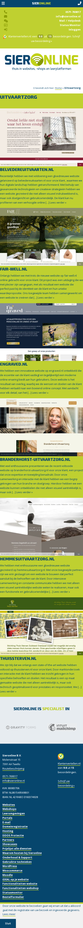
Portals (7, 818)
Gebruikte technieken (17, 862)
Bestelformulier (13, 897)
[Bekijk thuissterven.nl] (41, 626)
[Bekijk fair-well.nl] (41, 237)
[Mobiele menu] (3, 3)
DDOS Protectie (13, 835)
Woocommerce (12, 870)
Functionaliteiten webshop (20, 888)
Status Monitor (70, 25)
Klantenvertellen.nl (19, 36)
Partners (8, 840)
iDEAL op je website (15, 879)
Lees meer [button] (9, 914)
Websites (8, 804)
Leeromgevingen (13, 813)
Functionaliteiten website (19, 883)
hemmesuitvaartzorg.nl (27, 558)
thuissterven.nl (18, 658)
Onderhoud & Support (17, 857)
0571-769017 (73, 12)
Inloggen (75, 29)
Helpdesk (74, 20)
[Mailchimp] (52, 727)
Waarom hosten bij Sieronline (22, 853)
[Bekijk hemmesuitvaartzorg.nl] (41, 527)
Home (58, 87)
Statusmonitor (12, 892)
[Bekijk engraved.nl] (41, 332)
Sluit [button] (8, 923)
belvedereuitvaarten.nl (27, 169)
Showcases (9, 844)
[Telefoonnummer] (79, 3)
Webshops (9, 809)
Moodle (7, 875)
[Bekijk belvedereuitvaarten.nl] (41, 137)
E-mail (6, 822)
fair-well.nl (13, 268)
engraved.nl (14, 364)
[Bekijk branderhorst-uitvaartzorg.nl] (41, 427)
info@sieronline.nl (68, 16)
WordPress (9, 866)
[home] (41, 67)
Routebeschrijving (13, 768)
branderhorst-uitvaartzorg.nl (35, 459)
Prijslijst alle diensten (16, 848)
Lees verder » (58, 202)
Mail (62, 20)
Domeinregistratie (15, 826)
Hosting (7, 831)
